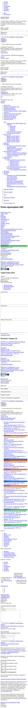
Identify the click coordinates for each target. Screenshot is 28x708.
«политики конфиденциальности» (10, 652)
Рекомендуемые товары (10, 555)
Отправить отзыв (5, 335)
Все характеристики (6, 253)
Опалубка (13, 109)
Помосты (12, 108)
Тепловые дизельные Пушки (14, 182)
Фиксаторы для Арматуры (14, 150)
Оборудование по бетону (10, 539)
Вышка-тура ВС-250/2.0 (13, 141)
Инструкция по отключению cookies (10, 702)
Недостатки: (4, 305)
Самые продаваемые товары (8, 418)
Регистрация (7, 14)
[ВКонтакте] (1, 269)
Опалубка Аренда (11, 179)
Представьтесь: (5, 333)
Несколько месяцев (9, 286)
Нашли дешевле (14, 263)
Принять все (4, 672)
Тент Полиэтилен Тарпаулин (16, 167)
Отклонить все (12, 672)
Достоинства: (4, 292)
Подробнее (3, 348)
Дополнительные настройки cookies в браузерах (13, 679)
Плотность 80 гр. (14, 165)
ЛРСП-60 (12, 130)
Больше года (7, 289)
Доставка (6, 9)
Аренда (11, 119)
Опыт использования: (6, 282)
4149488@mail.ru (21, 577)
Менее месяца (7, 287)
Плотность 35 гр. (14, 162)
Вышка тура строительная (16, 176)
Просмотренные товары (7, 419)
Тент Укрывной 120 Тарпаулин (18, 169)
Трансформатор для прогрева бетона (16, 186)
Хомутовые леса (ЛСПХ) (13, 133)
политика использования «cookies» (16, 650)
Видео (2, 244)
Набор (2, 232)
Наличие (3, 241)
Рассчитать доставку (18, 264)
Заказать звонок (5, 17)
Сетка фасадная (21, 159)
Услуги (5, 4)
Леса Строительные (12, 178)
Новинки (6, 551)
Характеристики (5, 236)
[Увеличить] (7, 247)
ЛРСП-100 (13, 126)
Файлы (2, 243)
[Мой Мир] (6, 269)
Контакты (6, 10)
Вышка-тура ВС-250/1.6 (13, 140)
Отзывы (6, 7)
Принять (3, 703)
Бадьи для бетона (22, 152)
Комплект (3, 233)
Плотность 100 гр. (15, 161)
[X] (8, 269)
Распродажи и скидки (9, 554)
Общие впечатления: (6, 319)
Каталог (3, 101)
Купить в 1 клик (14, 262)
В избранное (4, 350)
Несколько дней (8, 285)
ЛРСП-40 (12, 129)
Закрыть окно (4, 52)
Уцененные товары (9, 557)
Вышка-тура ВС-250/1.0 (13, 137)
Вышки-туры (15, 106)
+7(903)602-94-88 (17, 576)
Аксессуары (4, 237)
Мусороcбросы (17, 113)
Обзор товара (4, 230)
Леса (9, 105)
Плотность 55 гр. (14, 164)
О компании (7, 6)
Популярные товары (9, 552)
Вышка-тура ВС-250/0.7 (13, 136)
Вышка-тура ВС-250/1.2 (13, 138)
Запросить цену (14, 643)
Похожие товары (5, 240)
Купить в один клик (18, 626)
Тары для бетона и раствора (16, 155)
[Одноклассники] (4, 269)
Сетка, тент (14, 115)
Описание (3, 234)
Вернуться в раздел (6, 229)
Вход (5, 13)
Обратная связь (5, 594)
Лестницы (13, 116)
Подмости (13, 118)
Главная (6, 2)
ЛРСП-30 (12, 127)
